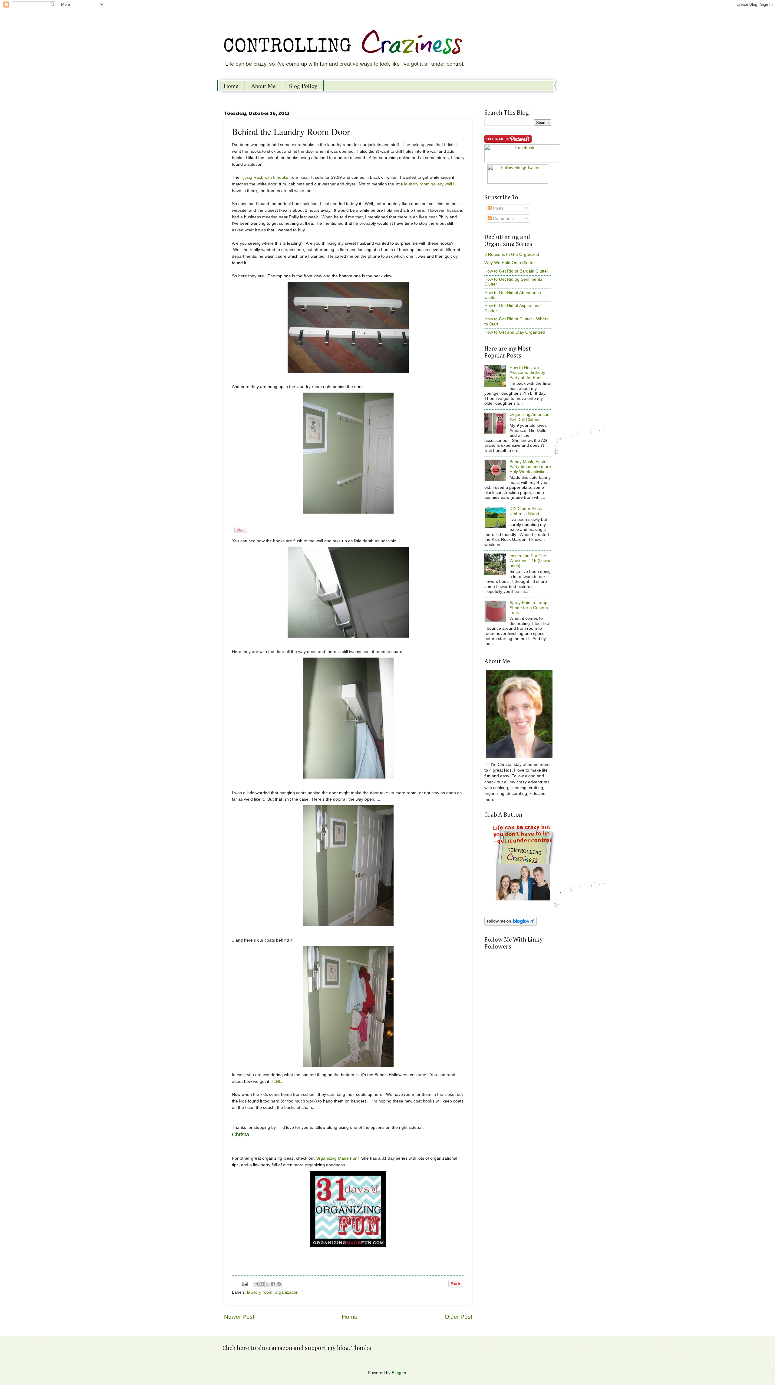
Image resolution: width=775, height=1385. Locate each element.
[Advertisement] (511, 1029)
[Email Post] (244, 1284)
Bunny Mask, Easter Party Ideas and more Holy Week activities (530, 466)
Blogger (399, 1372)
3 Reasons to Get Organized (511, 254)
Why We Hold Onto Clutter (509, 262)
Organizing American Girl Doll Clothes (529, 417)
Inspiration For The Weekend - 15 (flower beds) (530, 561)
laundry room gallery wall (428, 183)
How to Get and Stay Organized (514, 332)
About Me (263, 86)
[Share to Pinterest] (279, 1284)
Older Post (458, 1317)
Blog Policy (302, 86)
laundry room (259, 1292)
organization (286, 1292)
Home (231, 86)
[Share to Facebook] (273, 1284)
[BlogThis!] (262, 1284)
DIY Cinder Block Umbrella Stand (526, 511)
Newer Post (239, 1317)
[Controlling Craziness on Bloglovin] (510, 924)
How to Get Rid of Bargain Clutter (516, 271)
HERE (276, 1081)
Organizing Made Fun (337, 1158)
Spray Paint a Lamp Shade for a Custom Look (529, 607)
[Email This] (256, 1284)
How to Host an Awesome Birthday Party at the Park (527, 372)
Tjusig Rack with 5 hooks (264, 177)
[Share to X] (267, 1284)
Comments (503, 218)
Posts (497, 208)
